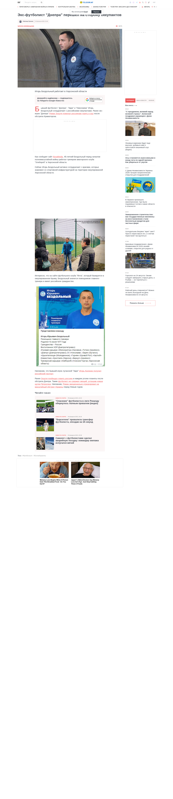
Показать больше (137, 303)
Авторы (147, 7)
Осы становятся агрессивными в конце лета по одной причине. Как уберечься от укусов (140, 160)
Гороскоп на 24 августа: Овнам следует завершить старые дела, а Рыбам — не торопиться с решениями (140, 279)
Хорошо (96, 12)
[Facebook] (130, 2)
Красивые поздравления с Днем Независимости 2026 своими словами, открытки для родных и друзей (139, 247)
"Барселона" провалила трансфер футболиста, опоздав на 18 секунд (74, 420)
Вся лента (129, 105)
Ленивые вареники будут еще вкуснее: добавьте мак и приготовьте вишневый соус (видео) (137, 146)
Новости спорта (61, 398)
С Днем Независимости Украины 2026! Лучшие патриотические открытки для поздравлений (139, 172)
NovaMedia (58, 157)
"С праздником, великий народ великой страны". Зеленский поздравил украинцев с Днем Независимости (139, 115)
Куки (85, 12)
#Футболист (27, 456)
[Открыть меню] (19, 2)
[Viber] (133, 2)
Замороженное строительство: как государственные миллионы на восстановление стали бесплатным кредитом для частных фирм (139, 219)
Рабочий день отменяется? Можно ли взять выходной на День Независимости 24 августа (139, 292)
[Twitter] (142, 2)
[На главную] (86, 2)
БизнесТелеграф (99, 7)
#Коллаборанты (40, 456)
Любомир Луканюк (28, 21)
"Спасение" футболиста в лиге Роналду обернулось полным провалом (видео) (77, 402)
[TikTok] (148, 2)
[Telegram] (136, 2)
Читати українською (26, 26)
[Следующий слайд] (157, 7)
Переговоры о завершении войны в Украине (36, 7)
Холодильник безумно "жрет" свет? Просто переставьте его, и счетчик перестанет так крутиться (140, 234)
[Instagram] (145, 2)
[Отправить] (41, 2)
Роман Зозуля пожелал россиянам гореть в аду (71, 113)
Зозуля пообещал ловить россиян (57, 378)
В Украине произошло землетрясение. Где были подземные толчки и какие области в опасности (140, 203)
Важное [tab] (151, 100)
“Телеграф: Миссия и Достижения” (123, 7)
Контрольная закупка (66, 7)
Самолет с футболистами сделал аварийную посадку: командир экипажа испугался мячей (77, 440)
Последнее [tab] (130, 100)
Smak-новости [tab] (141, 100)
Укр (154, 2)
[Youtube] (139, 2)
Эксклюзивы (84, 7)
